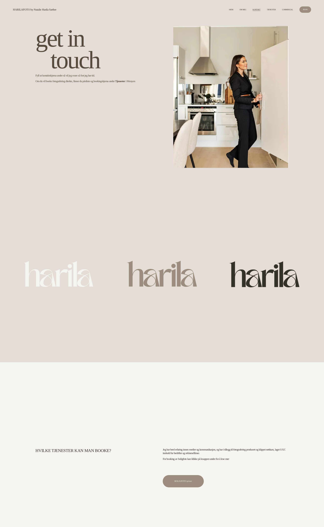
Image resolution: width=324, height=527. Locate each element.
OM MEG (243, 10)
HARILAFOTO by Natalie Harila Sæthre (34, 9)
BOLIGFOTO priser (183, 481)
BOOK (305, 9)
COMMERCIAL (287, 10)
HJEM (231, 10)
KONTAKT (256, 10)
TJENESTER (271, 10)
